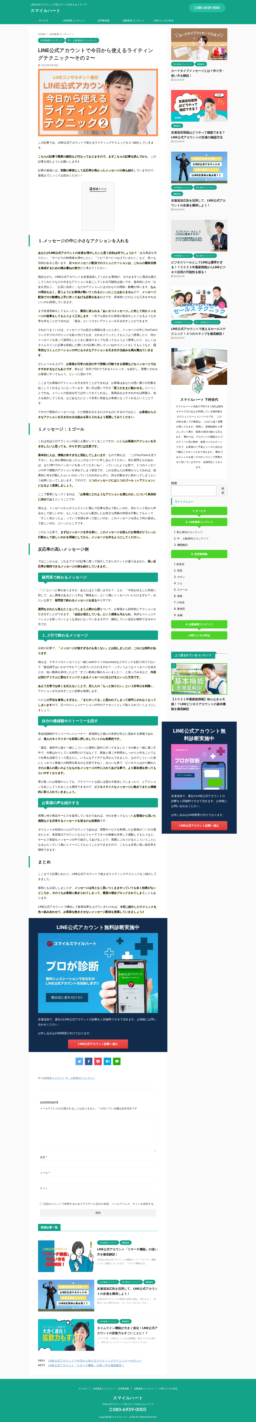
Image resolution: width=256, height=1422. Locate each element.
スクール (182, 589)
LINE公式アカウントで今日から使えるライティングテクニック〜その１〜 (94, 1360)
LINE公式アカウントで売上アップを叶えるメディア (128, 1404)
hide (102, 188)
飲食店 (180, 564)
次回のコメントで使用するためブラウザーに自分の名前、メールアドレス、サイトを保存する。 (99, 1203)
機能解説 (182, 544)
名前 (43, 1157)
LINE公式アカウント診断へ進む (98, 1044)
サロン (181, 576)
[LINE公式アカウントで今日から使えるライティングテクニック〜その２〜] (107, 1061)
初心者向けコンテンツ (190, 532)
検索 (174, 483)
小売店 (181, 602)
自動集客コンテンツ (133, 20)
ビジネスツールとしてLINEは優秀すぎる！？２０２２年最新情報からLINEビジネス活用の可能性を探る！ (198, 267)
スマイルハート (46, 10)
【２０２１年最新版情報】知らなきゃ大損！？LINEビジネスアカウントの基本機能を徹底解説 (198, 704)
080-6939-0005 (208, 8)
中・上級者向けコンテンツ (80, 1077)
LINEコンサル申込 (164, 20)
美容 (179, 570)
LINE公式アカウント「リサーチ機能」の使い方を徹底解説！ (86, 1365)
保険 (179, 596)
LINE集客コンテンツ (73, 20)
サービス (44, 20)
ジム (179, 583)
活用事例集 (103, 20)
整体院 (181, 608)
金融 (180, 615)
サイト (44, 1188)
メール (45, 1172)
